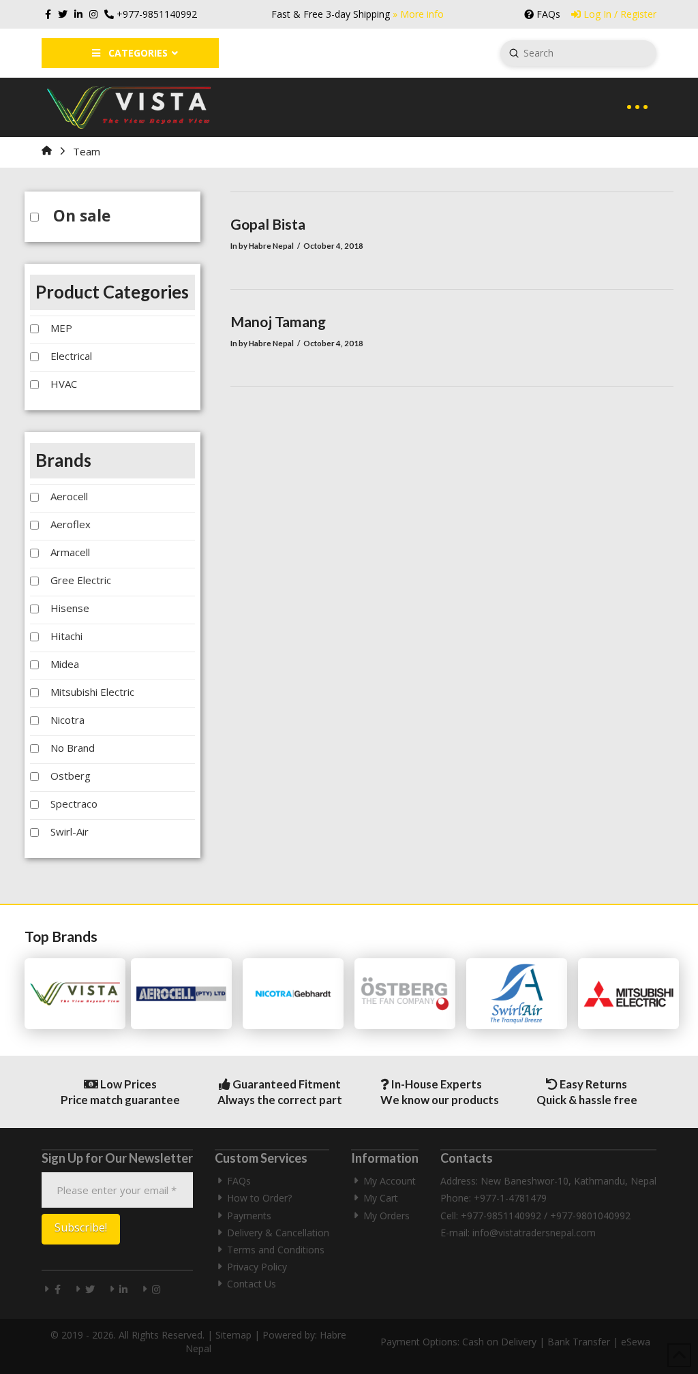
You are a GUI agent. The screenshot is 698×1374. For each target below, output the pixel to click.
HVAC (63, 384)
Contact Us (251, 1283)
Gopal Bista (267, 223)
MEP (61, 328)
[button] (637, 107)
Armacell (70, 552)
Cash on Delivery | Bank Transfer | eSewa (556, 1341)
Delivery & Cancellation (278, 1232)
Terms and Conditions (275, 1249)
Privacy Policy (257, 1266)
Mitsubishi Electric (92, 692)
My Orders (386, 1215)
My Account (389, 1180)
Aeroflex (70, 524)
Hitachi (66, 636)
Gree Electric (80, 580)
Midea (64, 664)
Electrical (71, 356)
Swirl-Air (69, 831)
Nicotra (67, 720)
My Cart (380, 1197)
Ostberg (70, 775)
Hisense (69, 608)
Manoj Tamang (278, 321)
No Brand (72, 747)
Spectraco (73, 803)
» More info (418, 13)
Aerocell (69, 496)
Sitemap (233, 1334)
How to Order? (259, 1197)
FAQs (239, 1180)
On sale (81, 215)
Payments (249, 1215)
